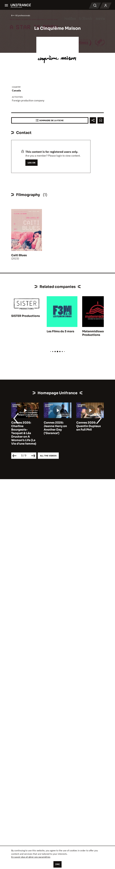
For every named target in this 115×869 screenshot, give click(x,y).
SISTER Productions (25, 316)
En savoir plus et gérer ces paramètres (30, 857)
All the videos (48, 455)
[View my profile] (105, 6)
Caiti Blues (19, 255)
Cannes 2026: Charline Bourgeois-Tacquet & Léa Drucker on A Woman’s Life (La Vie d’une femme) (23, 433)
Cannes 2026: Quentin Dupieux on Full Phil (88, 426)
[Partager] (93, 120)
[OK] (57, 864)
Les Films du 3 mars (60, 331)
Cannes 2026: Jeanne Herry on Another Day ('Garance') (55, 428)
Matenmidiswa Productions (93, 333)
